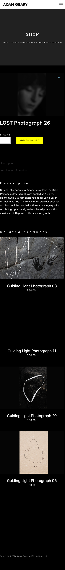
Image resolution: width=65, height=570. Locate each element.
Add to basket (29, 140)
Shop (14, 43)
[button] (59, 78)
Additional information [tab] (14, 170)
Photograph (27, 43)
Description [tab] (7, 163)
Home (6, 43)
